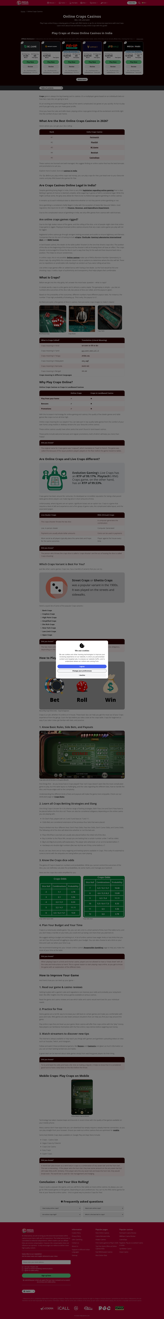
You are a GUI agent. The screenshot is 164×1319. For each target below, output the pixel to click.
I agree (82, 666)
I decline (82, 675)
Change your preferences (82, 671)
